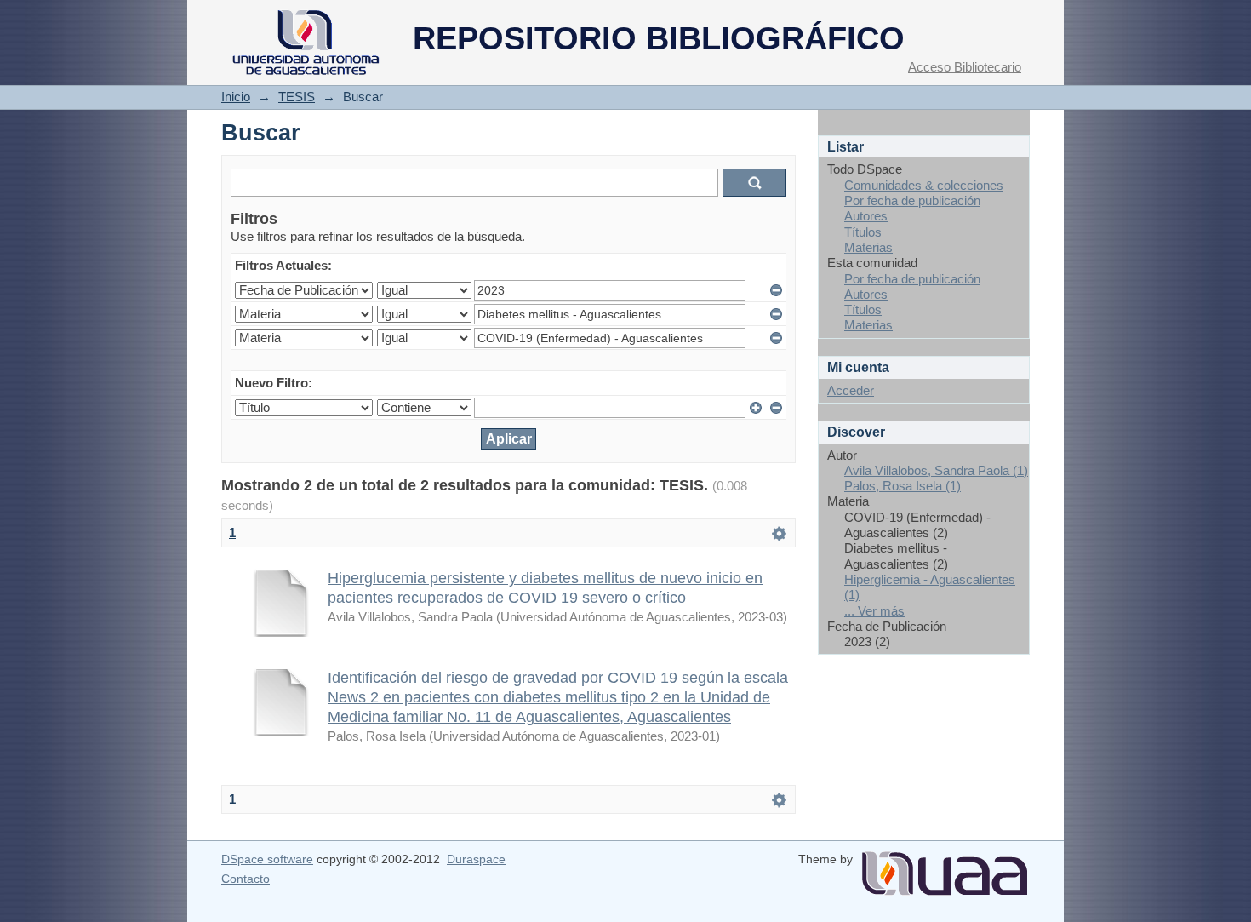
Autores (866, 216)
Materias (868, 247)
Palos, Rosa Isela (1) (902, 485)
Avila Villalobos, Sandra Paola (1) (936, 470)
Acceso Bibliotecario (964, 67)
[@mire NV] (945, 866)
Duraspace (476, 859)
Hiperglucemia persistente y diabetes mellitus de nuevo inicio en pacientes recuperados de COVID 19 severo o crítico (545, 587)
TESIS (296, 96)
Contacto (245, 878)
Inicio (235, 96)
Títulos (863, 232)
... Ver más (874, 611)
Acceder (850, 390)
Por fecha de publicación (912, 200)
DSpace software (267, 859)
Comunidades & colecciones (923, 185)
